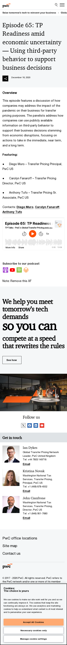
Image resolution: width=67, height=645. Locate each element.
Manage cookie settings (33, 639)
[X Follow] (23, 426)
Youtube (12, 270)
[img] (5, 78)
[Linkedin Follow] (36, 426)
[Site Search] (56, 4)
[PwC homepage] (6, 5)
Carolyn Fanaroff (47, 207)
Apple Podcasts (5, 270)
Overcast (26, 270)
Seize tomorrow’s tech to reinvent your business (29, 12)
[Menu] (62, 4)
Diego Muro (25, 207)
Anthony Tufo (12, 212)
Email (26, 464)
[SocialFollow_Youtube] (42, 426)
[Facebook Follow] (29, 426)
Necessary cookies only (33, 630)
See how (11, 359)
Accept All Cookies (33, 622)
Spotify (19, 270)
